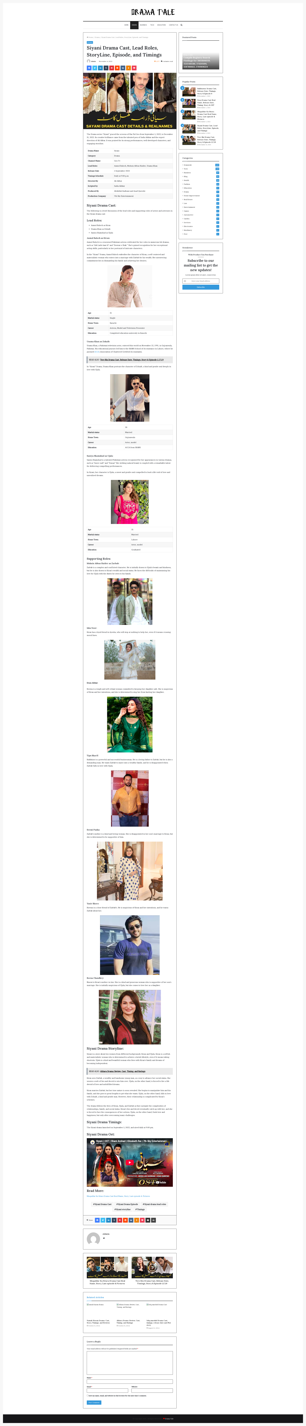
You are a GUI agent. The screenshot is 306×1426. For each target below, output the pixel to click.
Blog (186, 176)
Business (143, 25)
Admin (93, 61)
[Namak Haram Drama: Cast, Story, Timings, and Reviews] (100, 1310)
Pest (185, 234)
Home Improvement (192, 196)
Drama (134, 25)
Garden (186, 219)
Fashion (187, 184)
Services (187, 222)
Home (126, 25)
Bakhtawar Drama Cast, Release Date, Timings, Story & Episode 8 (207, 91)
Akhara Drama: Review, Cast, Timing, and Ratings (128, 1321)
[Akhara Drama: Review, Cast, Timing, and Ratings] (130, 1310)
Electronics (188, 226)
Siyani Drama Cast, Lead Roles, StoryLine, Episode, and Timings (208, 128)
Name (89, 1378)
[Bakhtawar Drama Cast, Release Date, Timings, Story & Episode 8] (189, 91)
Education (161, 25)
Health (186, 180)
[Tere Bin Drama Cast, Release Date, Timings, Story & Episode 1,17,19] (189, 140)
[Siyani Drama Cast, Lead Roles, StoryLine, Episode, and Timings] (189, 128)
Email (89, 1387)
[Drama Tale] (153, 12)
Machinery (188, 230)
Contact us (173, 25)
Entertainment (189, 207)
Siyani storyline (123, 1209)
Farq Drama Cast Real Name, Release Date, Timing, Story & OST (206, 102)
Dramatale (188, 165)
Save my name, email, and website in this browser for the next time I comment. (118, 1396)
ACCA (96, 352)
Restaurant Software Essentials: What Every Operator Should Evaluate (201, 63)
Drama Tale (169, 1419)
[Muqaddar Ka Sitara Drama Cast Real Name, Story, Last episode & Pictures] (189, 114)
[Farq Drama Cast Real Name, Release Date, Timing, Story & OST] (189, 103)
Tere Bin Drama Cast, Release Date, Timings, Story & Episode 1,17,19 (206, 139)
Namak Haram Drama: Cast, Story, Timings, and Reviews (98, 1321)
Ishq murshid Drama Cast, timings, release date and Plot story (159, 1322)
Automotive (188, 215)
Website (134, 1387)
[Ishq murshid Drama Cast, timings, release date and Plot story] (160, 1310)
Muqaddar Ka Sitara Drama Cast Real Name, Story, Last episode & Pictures (118, 1196)
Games (186, 211)
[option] (200, 56)
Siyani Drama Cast (103, 1204)
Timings (141, 1209)
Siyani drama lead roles (155, 1204)
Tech (152, 25)
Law (185, 203)
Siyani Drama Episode (128, 1204)
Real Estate (188, 199)
